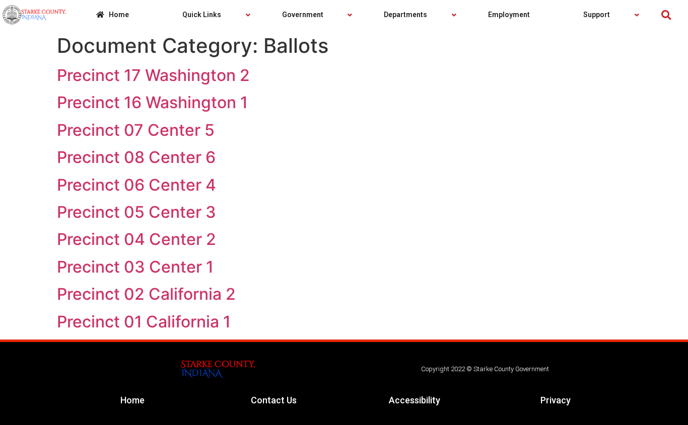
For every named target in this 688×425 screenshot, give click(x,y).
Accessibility (414, 400)
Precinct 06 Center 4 (136, 185)
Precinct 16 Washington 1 (152, 102)
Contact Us (274, 400)
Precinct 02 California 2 (146, 294)
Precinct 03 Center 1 (135, 267)
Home (132, 400)
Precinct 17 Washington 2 (153, 75)
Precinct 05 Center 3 (136, 212)
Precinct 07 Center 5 (136, 130)
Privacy (555, 400)
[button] (666, 15)
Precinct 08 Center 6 (136, 157)
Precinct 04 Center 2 (136, 239)
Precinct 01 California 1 (144, 321)
